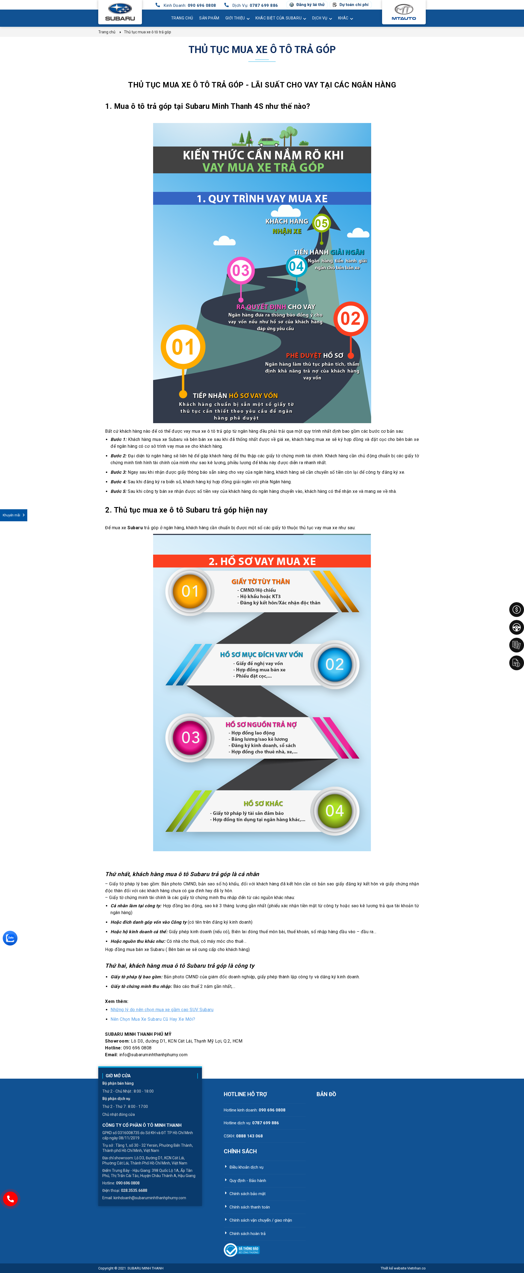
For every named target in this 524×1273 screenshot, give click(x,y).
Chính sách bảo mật (248, 1193)
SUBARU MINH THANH (145, 1268)
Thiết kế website (393, 1268)
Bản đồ (326, 1094)
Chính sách (240, 1151)
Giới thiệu (235, 18)
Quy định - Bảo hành (248, 1180)
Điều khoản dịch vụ (246, 1167)
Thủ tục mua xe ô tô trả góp (262, 49)
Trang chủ (182, 18)
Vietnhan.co (403, 1268)
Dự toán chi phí (354, 5)
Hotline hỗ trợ (245, 1094)
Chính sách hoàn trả (248, 1233)
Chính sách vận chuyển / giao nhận (261, 1220)
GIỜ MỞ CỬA (118, 1075)
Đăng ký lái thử (310, 5)
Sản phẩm (209, 18)
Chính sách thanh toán (250, 1207)
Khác (343, 18)
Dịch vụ (319, 18)
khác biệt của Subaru (278, 18)
